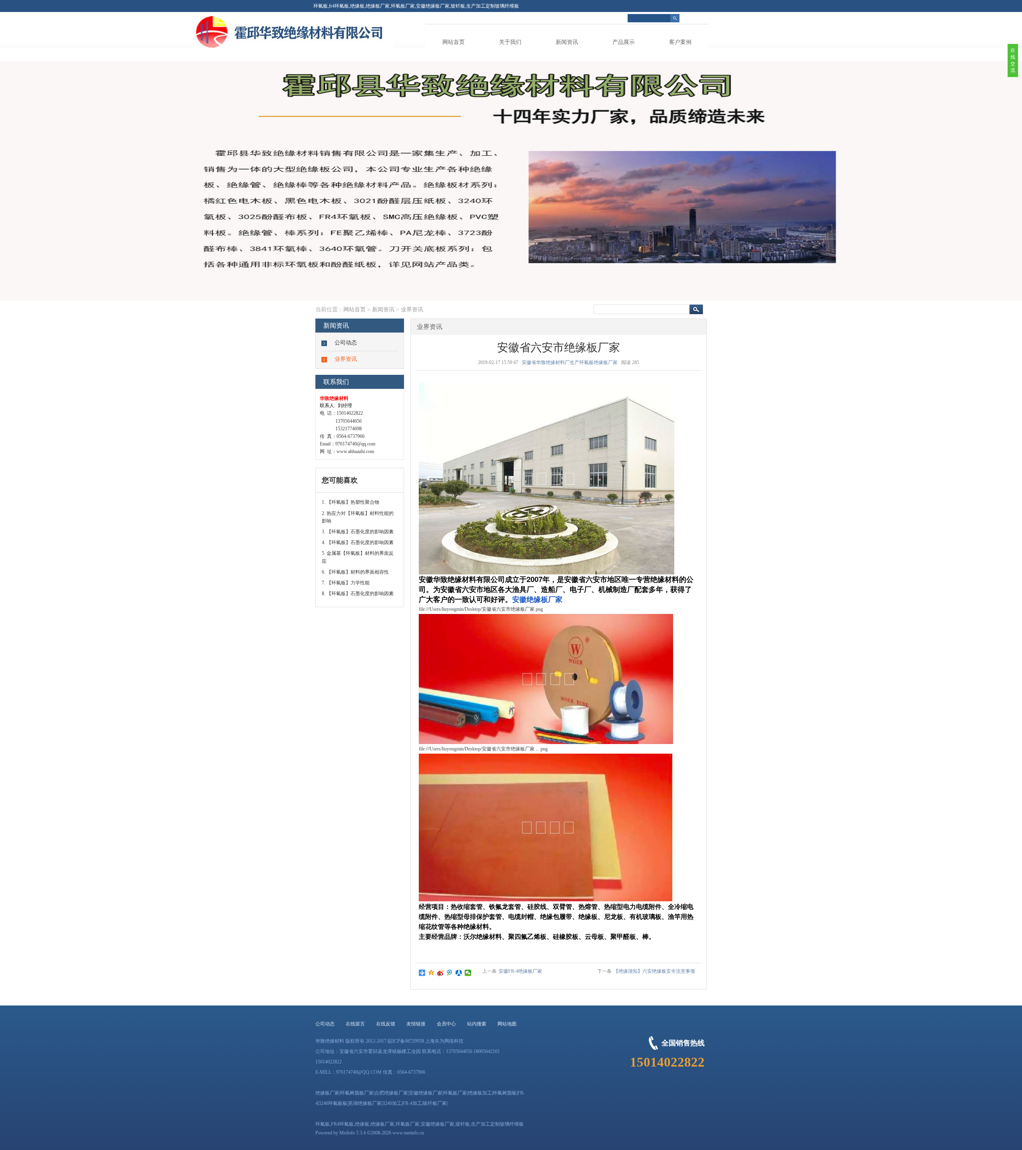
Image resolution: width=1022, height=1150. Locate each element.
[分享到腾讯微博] (449, 973)
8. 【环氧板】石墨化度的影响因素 (358, 593)
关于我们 (510, 42)
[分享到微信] (468, 973)
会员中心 (446, 1024)
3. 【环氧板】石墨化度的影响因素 (358, 531)
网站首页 (453, 42)
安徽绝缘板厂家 (537, 599)
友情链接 (416, 1024)
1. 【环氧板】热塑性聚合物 (350, 502)
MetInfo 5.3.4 (352, 1133)
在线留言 (355, 1024)
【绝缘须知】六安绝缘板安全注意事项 (654, 971)
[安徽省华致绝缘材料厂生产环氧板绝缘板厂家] (353, 46)
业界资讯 (412, 310)
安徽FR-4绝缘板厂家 (520, 971)
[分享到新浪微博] (440, 973)
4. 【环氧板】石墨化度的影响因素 (358, 542)
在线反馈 (385, 1024)
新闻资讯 (567, 42)
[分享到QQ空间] (431, 973)
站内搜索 (476, 1024)
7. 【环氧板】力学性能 (346, 583)
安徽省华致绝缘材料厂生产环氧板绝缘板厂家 (570, 362)
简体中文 (699, 18)
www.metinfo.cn (408, 1133)
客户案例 (680, 42)
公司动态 (346, 343)
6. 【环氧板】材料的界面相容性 (355, 572)
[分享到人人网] (459, 973)
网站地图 (507, 1024)
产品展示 (623, 42)
